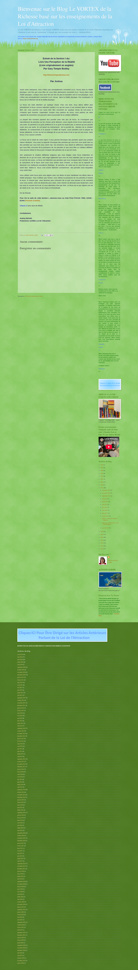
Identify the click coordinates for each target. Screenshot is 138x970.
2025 (102, 468)
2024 (102, 470)
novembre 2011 (21, 703)
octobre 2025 (20, 958)
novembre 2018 (21, 884)
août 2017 (105, 499)
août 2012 (20, 726)
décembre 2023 (21, 935)
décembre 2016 (21, 840)
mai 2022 (19, 917)
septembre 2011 (21, 698)
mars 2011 (20, 682)
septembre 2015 (21, 812)
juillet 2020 (20, 897)
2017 (102, 488)
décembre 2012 (21, 736)
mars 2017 (105, 513)
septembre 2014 (21, 789)
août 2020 (20, 899)
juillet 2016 (20, 828)
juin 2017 (104, 504)
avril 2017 (105, 510)
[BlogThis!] (47, 235)
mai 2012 (19, 718)
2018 (102, 485)
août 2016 (20, 830)
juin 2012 (19, 721)
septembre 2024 (21, 945)
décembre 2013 (21, 766)
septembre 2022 (21, 922)
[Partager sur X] (49, 235)
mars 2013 (20, 744)
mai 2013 (19, 749)
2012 (102, 543)
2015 (102, 534)
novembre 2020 (21, 904)
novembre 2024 (21, 948)
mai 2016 (19, 825)
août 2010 (20, 664)
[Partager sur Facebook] (50, 235)
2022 (102, 476)
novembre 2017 (106, 493)
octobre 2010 (20, 670)
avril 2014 (20, 777)
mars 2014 (20, 774)
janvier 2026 (20, 963)
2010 (102, 549)
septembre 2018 (21, 881)
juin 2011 (19, 690)
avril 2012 (20, 715)
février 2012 (20, 710)
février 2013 (20, 741)
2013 (102, 540)
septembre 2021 (21, 909)
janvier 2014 (20, 769)
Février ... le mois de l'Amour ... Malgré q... (110, 519)
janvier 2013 (20, 738)
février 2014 (20, 772)
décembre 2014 (21, 797)
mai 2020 (19, 894)
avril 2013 (20, 746)
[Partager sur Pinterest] (52, 235)
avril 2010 (20, 654)
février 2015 (20, 802)
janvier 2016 (20, 815)
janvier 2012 (20, 708)
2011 (102, 546)
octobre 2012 (20, 731)
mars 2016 (20, 820)
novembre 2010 (21, 672)
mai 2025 (19, 953)
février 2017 (105, 516)
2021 (102, 479)
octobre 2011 (20, 700)
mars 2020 (20, 889)
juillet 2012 (20, 723)
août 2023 (20, 930)
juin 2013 (19, 751)
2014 (102, 537)
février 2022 (20, 914)
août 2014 (20, 787)
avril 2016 (20, 823)
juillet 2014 (20, 784)
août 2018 (20, 879)
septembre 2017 (106, 496)
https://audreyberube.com (30, 38)
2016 (102, 531)
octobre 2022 (20, 925)
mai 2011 (19, 687)
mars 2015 (20, 805)
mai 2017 (104, 507)
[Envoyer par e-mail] (45, 235)
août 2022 (20, 920)
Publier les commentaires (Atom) (34, 296)
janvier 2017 (105, 528)
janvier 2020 (20, 886)
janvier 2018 (20, 871)
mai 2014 (19, 779)
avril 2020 (20, 891)
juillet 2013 (20, 754)
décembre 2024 (21, 950)
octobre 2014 (20, 792)
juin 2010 (19, 659)
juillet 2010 (20, 662)
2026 (102, 465)
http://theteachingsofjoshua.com (56, 75)
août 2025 (20, 955)
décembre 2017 (106, 490)
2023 (102, 473)
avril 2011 (20, 685)
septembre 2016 (21, 833)
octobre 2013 (20, 761)
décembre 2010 (21, 675)
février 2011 (20, 680)
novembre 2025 (21, 960)
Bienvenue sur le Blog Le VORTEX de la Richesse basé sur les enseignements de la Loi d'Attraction (65, 16)
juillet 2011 (20, 693)
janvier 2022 (20, 912)
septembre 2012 (21, 728)
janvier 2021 (20, 907)
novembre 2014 (21, 795)
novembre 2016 (21, 838)
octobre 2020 (20, 902)
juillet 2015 (20, 810)
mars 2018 (20, 874)
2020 (102, 482)
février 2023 (20, 927)
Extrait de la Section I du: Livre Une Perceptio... (110, 523)
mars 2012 (20, 713)
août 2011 (20, 695)
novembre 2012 (21, 733)
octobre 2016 (20, 835)
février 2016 (20, 818)
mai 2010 (19, 657)
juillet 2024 (20, 943)
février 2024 (20, 940)
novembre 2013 (21, 764)
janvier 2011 (20, 677)
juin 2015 (19, 807)
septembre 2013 (21, 759)
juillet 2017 (105, 501)
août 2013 (20, 756)
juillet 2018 (20, 876)
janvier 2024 (20, 937)
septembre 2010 (21, 667)
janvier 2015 (20, 800)
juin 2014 (19, 782)
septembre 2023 (21, 932)
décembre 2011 (21, 705)
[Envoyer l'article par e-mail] (41, 235)
